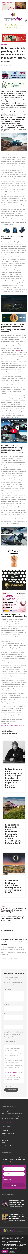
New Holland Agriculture (8, 155)
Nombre (6, 1004)
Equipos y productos (8, 1133)
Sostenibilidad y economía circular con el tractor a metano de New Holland (14, 942)
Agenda (4, 1142)
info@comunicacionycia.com (11, 1072)
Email (6, 1013)
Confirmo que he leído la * (13, 1178)
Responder (15, 958)
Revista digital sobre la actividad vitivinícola (13, 26)
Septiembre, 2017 (4, 65)
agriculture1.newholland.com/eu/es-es (12, 725)
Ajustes (12, 1251)
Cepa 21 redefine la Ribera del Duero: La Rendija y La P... (16, 1216)
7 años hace (3, 958)
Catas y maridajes (7, 1145)
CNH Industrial (17, 350)
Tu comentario (8, 989)
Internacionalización (8, 1138)
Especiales (5, 1140)
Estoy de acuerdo (10, 1041)
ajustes (15, 1248)
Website (6, 1023)
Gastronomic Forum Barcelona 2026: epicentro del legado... (17, 1203)
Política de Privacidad (10, 1075)
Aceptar (5, 1251)
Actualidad (4, 44)
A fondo (4, 1135)
